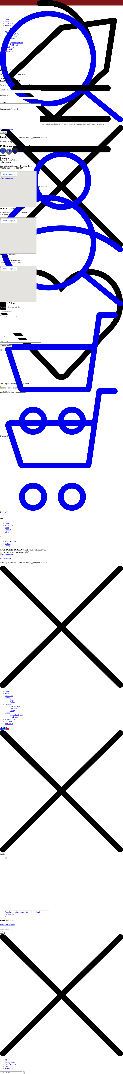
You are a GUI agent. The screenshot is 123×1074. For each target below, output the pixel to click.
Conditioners (10, 1062)
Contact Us (9, 49)
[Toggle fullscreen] (6, 929)
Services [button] (8, 25)
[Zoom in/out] (8, 929)
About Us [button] (8, 32)
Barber (12, 30)
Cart (2, 854)
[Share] (3, 929)
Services (8, 698)
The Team (13, 36)
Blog (7, 532)
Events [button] (7, 41)
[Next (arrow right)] (3, 931)
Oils (6, 1066)
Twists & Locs (5, 558)
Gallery (12, 38)
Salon (12, 28)
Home (7, 19)
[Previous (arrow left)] (1, 931)
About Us (8, 704)
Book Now (9, 23)
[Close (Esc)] (1, 929)
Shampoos (9, 1068)
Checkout (11, 925)
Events (7, 713)
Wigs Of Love (10, 47)
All (6, 1060)
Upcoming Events (16, 43)
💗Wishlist (9, 51)
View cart (3, 925)
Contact (8, 530)
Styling (7, 546)
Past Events (14, 45)
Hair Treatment (10, 541)
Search (2, 933)
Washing (8, 544)
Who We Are (15, 34)
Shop (7, 21)
